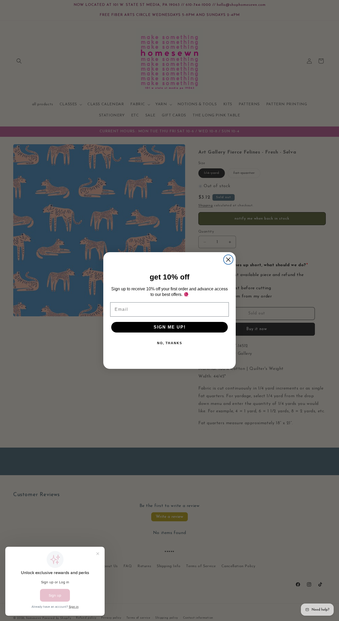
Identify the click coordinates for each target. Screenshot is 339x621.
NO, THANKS (169, 343)
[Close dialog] (228, 259)
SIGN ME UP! (170, 327)
